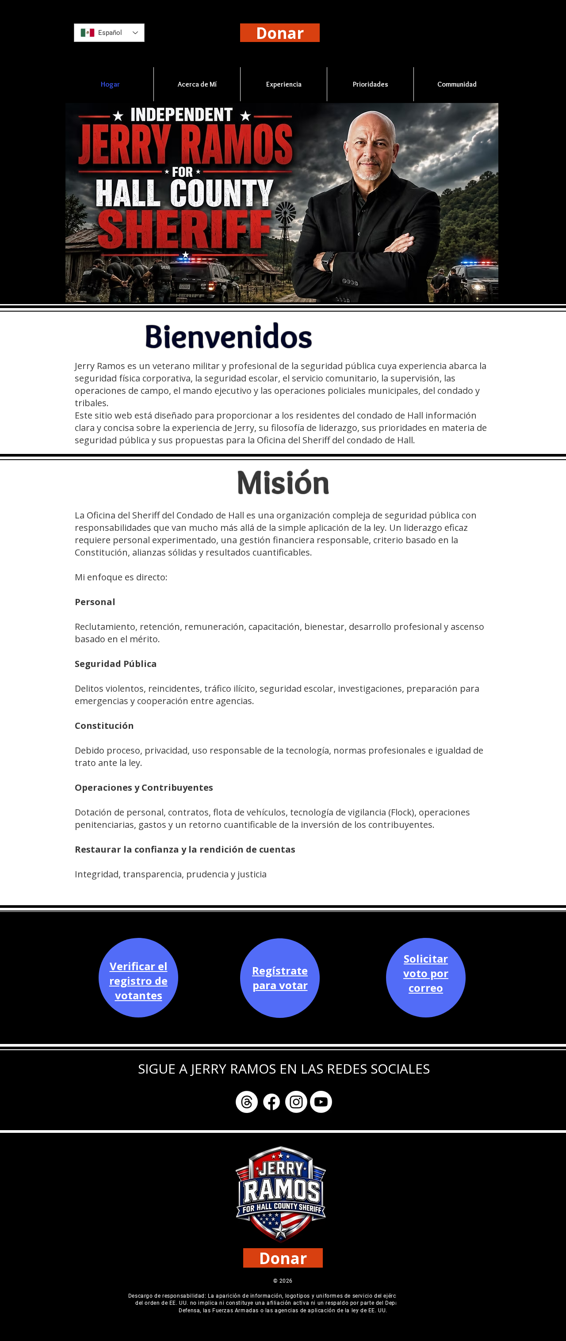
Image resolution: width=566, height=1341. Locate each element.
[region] (138, 989)
